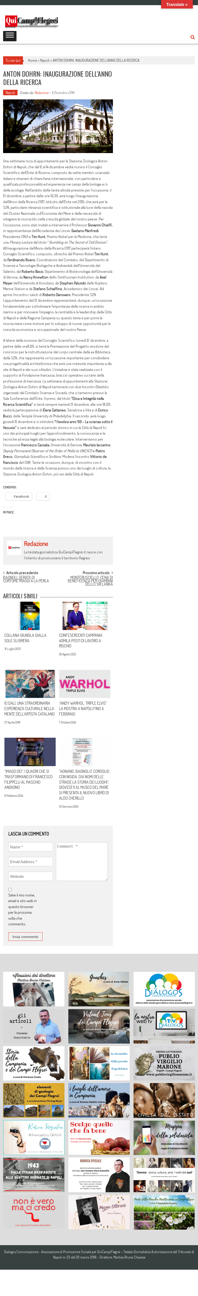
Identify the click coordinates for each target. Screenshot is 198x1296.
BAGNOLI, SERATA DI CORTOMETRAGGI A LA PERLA (26, 579)
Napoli (45, 60)
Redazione (41, 92)
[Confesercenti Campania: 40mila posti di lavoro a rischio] (84, 616)
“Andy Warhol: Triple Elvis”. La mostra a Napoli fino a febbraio (83, 709)
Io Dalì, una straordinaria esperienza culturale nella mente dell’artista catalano (29, 709)
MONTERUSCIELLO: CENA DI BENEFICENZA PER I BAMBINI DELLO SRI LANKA (90, 580)
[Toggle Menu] (10, 36)
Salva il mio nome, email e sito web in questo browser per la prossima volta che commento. (22, 910)
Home (32, 60)
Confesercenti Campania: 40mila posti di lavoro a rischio (81, 641)
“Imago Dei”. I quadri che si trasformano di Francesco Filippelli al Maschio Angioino (28, 779)
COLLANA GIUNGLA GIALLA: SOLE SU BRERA (25, 638)
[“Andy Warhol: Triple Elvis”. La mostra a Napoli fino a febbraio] (84, 684)
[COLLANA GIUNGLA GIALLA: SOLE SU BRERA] (30, 616)
